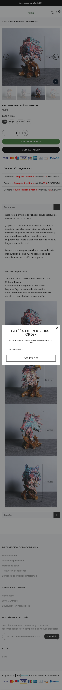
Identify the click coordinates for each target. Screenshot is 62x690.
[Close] (56, 328)
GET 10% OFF (31, 358)
